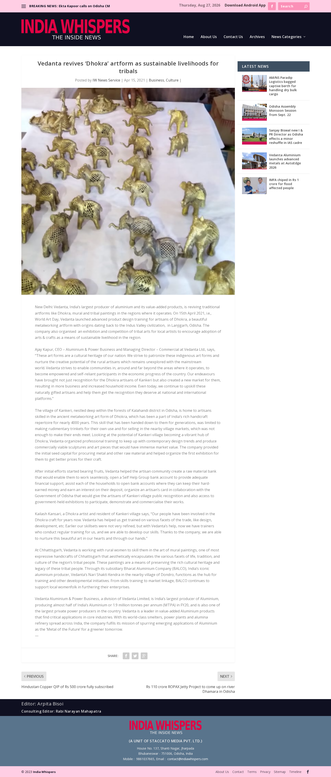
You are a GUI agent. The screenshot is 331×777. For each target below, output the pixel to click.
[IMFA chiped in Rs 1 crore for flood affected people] (254, 185)
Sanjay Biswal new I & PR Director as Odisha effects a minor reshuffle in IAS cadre (286, 136)
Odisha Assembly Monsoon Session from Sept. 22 (282, 110)
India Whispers (44, 772)
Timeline (295, 772)
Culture (172, 80)
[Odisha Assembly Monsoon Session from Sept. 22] (254, 112)
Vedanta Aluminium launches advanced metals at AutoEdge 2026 (285, 161)
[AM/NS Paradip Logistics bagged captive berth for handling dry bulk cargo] (254, 83)
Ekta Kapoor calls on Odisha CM (84, 6)
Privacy (265, 772)
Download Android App (245, 5)
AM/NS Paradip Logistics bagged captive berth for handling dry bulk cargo (283, 85)
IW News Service (106, 80)
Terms (252, 772)
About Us (209, 37)
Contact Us (233, 37)
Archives (257, 37)
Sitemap (280, 772)
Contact (238, 772)
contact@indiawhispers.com (187, 759)
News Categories (287, 37)
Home (189, 37)
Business (156, 80)
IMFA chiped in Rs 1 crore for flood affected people (284, 184)
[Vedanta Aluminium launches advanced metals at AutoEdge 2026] (254, 160)
